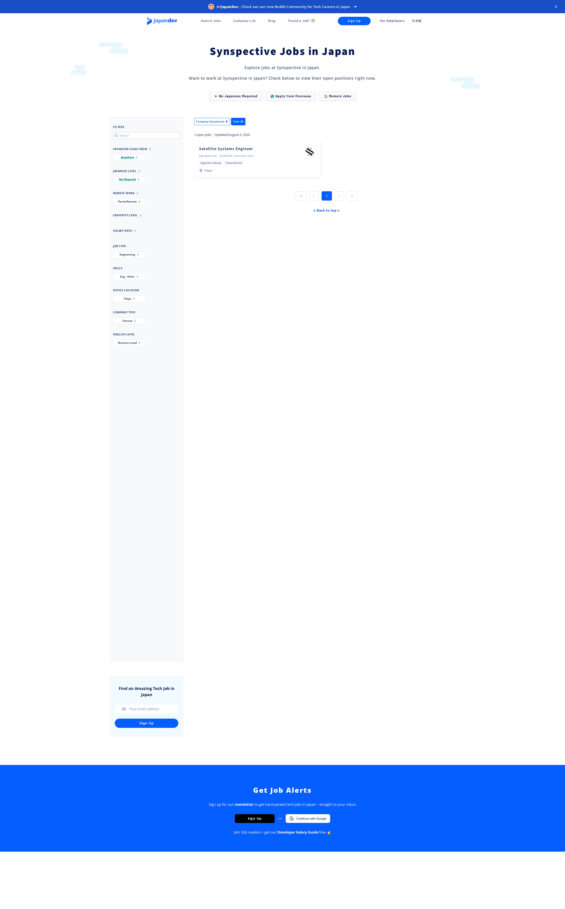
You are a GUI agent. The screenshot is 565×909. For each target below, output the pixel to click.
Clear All (238, 121)
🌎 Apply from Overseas (290, 96)
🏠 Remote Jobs (337, 96)
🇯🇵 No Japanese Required (236, 96)
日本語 (417, 21)
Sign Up (354, 21)
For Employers (392, 21)
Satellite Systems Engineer (226, 149)
